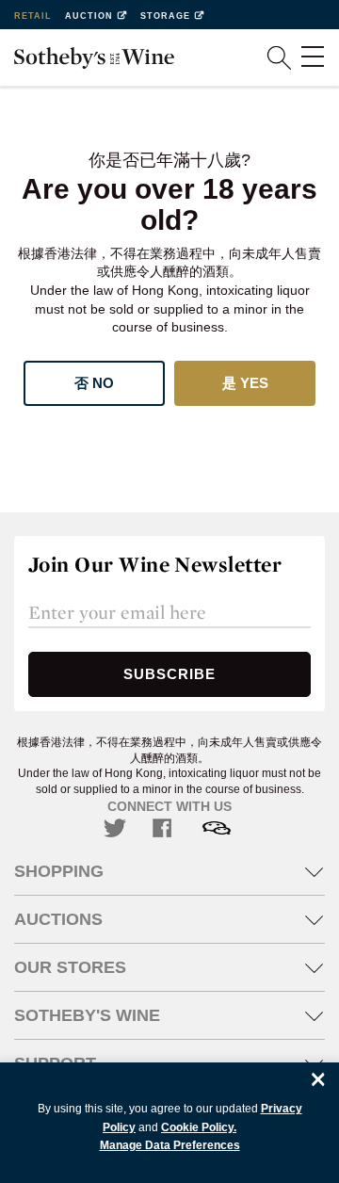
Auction (89, 16)
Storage (165, 16)
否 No (94, 383)
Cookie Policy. (198, 1127)
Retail (33, 16)
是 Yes (245, 383)
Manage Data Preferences (170, 1145)
